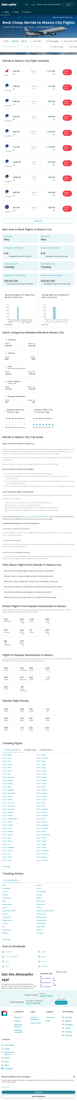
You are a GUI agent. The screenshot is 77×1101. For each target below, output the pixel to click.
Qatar (6, 1065)
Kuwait (7, 1049)
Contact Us (50, 1017)
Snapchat (68, 1035)
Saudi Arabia (9, 1045)
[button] (6, 41)
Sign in (69, 4)
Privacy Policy (35, 1023)
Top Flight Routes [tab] (46, 750)
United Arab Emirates (9, 1053)
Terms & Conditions (34, 1018)
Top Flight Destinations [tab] (12, 750)
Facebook (68, 1017)
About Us (18, 1017)
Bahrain (7, 1058)
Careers (17, 1021)
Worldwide (8, 1069)
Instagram (69, 1025)
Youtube (68, 1032)
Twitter (68, 1028)
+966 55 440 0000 (33, 1003)
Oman (6, 1061)
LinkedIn (68, 1021)
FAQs (48, 1021)
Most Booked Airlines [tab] (11, 880)
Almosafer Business (18, 1026)
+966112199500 (46, 996)
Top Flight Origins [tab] (30, 750)
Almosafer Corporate (18, 1031)
